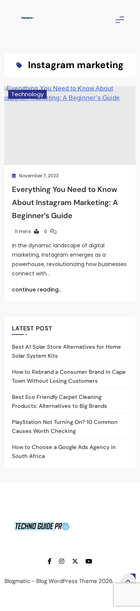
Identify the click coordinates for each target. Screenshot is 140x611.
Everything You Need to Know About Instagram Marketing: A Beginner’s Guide (65, 202)
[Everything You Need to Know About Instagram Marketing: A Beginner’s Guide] (70, 125)
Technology (27, 94)
